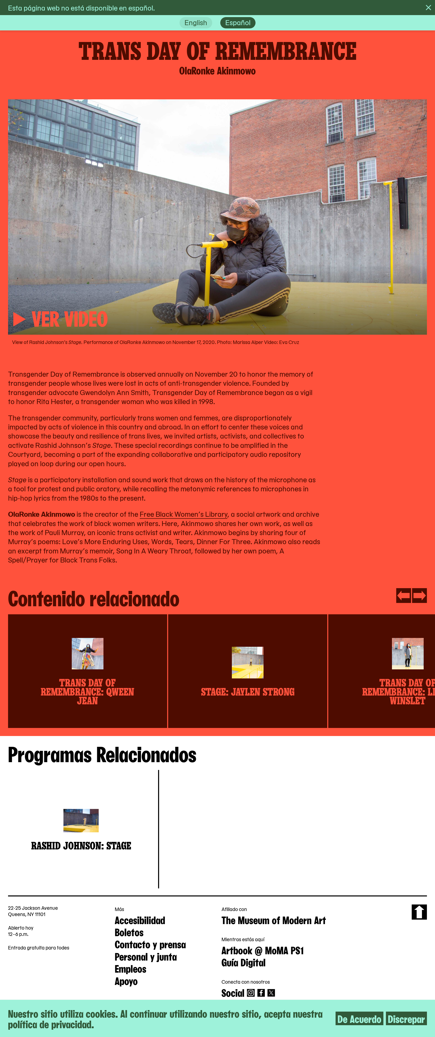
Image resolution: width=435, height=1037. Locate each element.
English (196, 22)
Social (233, 992)
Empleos (130, 968)
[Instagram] (251, 993)
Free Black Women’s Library (183, 514)
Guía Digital (244, 961)
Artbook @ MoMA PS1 (263, 949)
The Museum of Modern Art (274, 919)
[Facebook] (261, 993)
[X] (271, 993)
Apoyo (126, 980)
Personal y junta (146, 956)
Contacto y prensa (150, 943)
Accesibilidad (140, 919)
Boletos (129, 931)
